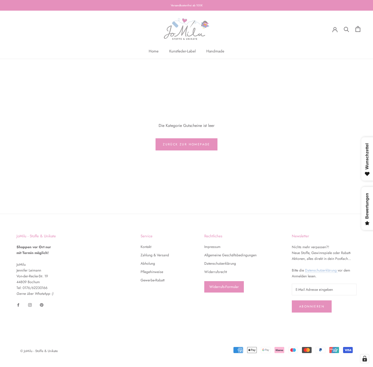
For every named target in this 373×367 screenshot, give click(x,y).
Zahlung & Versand (155, 255)
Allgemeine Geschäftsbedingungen (230, 255)
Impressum (212, 246)
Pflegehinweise (152, 271)
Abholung (148, 263)
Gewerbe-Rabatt (152, 280)
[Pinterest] (41, 304)
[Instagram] (30, 304)
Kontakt (146, 246)
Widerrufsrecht (215, 271)
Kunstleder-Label (182, 51)
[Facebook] (18, 304)
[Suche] (346, 29)
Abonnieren (311, 306)
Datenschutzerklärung (220, 263)
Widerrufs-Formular (224, 286)
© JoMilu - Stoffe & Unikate (39, 351)
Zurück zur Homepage (186, 144)
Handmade (215, 51)
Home (154, 51)
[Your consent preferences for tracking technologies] (364, 358)
